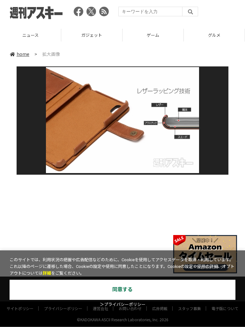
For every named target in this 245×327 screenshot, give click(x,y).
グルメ (175, 35)
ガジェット (53, 35)
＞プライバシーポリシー (122, 304)
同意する (122, 289)
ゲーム (114, 35)
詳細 (47, 273)
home (23, 54)
